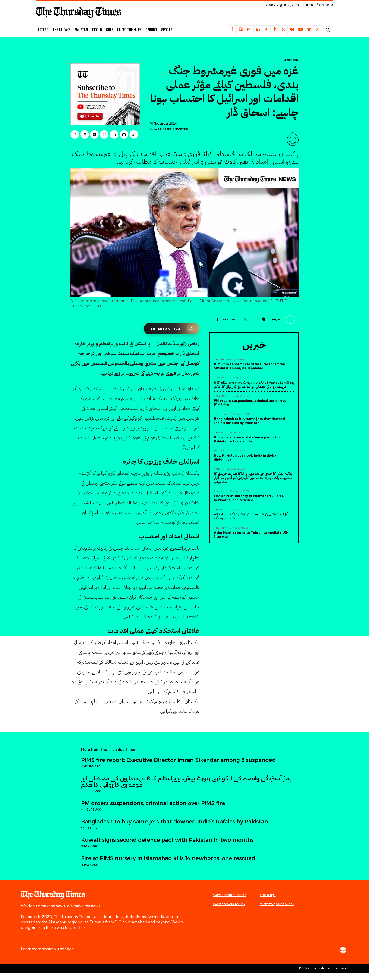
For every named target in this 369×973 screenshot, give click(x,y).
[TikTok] (266, 29)
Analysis (219, 469)
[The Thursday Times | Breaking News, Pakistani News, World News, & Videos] (78, 12)
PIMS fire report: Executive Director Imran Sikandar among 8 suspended (249, 366)
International (221, 414)
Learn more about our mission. (48, 948)
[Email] (124, 134)
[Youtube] (300, 29)
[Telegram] (94, 134)
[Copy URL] (133, 134)
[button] (327, 29)
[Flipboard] (240, 29)
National (219, 359)
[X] (283, 29)
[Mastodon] (317, 29)
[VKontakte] (292, 29)
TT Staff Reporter (172, 129)
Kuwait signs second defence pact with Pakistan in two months (247, 439)
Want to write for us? (229, 894)
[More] (290, 319)
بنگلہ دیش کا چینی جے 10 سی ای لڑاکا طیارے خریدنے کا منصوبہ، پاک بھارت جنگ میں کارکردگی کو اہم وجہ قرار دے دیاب (253, 477)
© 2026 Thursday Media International (323, 968)
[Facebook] (232, 29)
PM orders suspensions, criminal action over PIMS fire (251, 402)
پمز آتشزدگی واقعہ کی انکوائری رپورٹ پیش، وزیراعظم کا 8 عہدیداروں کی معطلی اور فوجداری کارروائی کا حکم (254, 384)
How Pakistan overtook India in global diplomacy (245, 457)
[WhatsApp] (104, 134)
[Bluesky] (309, 29)
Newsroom (291, 60)
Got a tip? (268, 894)
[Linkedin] (257, 29)
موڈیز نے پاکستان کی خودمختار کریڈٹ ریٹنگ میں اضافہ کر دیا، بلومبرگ (253, 516)
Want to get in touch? (277, 904)
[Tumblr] (275, 29)
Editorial (219, 451)
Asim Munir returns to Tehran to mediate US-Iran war (251, 534)
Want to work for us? (229, 904)
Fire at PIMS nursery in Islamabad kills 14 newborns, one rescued (249, 498)
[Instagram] (249, 29)
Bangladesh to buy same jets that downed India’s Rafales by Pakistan (249, 421)
